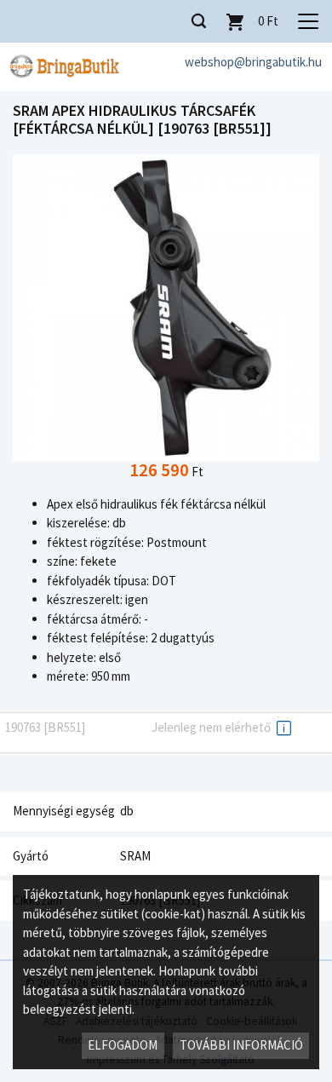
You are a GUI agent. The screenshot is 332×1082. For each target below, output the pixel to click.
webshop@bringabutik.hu (253, 62)
